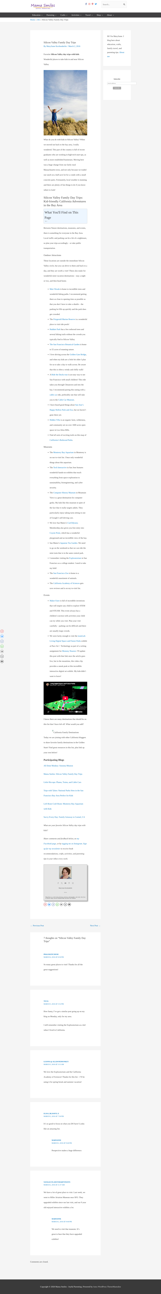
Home (32, 20)
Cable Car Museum (66, 400)
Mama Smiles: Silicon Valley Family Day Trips (63, 774)
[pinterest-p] (92, 4)
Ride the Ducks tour (59, 375)
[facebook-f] (86, 4)
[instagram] (89, 4)
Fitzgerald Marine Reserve (64, 319)
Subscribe (117, 79)
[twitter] (96, 4)
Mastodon (117, 1287)
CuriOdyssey (72, 523)
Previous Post (37, 925)
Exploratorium (75, 558)
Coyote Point (55, 533)
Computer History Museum (64, 493)
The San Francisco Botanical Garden (65, 344)
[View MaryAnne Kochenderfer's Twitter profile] (61, 883)
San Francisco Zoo (61, 573)
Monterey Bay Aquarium (63, 452)
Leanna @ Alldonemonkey (56, 1061)
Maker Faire (55, 601)
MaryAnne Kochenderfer (65, 888)
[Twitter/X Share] (65, 904)
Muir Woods (55, 289)
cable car (53, 395)
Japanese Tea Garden (68, 543)
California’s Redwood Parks (61, 440)
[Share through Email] (61, 904)
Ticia (46, 1001)
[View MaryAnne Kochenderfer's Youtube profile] (65, 883)
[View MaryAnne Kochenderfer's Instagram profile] (72, 883)
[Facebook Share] (53, 904)
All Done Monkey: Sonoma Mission (58, 766)
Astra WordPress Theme (103, 1287)
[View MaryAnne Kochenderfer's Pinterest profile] (69, 883)
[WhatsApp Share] (57, 904)
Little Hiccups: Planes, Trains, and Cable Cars (62, 782)
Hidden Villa (55, 420)
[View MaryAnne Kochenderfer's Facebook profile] (58, 883)
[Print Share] (69, 904)
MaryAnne (56, 1140)
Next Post (95, 925)
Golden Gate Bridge (78, 354)
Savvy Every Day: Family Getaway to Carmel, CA (64, 817)
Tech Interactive (60, 467)
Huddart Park (55, 329)
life (38, 20)
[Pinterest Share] (45, 904)
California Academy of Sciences (66, 583)
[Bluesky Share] (49, 904)
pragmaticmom (51, 954)
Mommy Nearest (69, 651)
